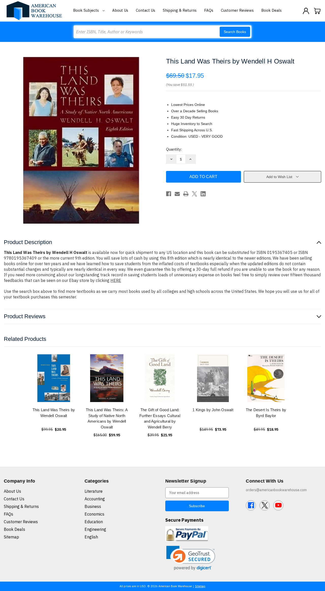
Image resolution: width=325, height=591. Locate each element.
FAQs (208, 10)
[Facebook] (168, 193)
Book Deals (271, 10)
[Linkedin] (203, 193)
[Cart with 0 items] (317, 11)
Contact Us (145, 10)
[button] (190, 558)
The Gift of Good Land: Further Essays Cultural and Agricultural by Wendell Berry (159, 418)
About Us (120, 10)
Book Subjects (86, 10)
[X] (194, 193)
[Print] (185, 193)
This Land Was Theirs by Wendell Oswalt (53, 413)
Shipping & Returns (180, 10)
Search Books (235, 32)
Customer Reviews (237, 10)
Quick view (54, 378)
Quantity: (174, 149)
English (91, 536)
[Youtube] (278, 505)
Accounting (95, 498)
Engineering (95, 529)
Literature (94, 491)
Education (94, 521)
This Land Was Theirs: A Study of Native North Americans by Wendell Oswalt (107, 418)
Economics (94, 514)
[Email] (177, 193)
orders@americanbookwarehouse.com (276, 490)
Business (93, 506)
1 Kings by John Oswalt (212, 410)
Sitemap (11, 536)
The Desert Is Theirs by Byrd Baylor (266, 413)
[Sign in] (306, 11)
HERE (115, 280)
